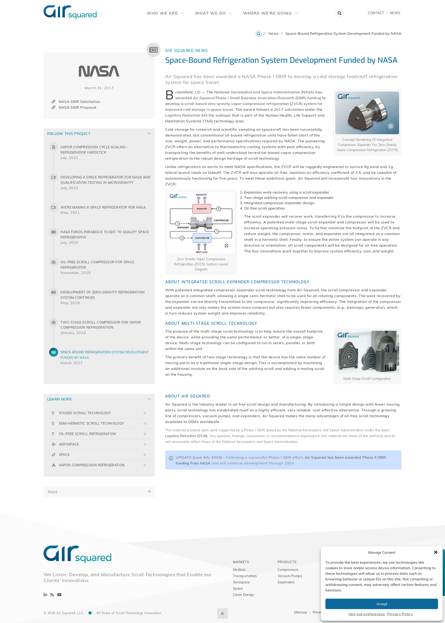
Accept (381, 604)
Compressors (288, 570)
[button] (435, 552)
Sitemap (300, 612)
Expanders (286, 582)
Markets (241, 562)
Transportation (245, 576)
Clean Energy (243, 595)
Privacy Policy (400, 614)
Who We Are (163, 13)
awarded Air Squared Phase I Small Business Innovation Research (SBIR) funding (248, 97)
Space (238, 588)
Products (287, 562)
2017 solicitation (289, 109)
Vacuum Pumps (290, 576)
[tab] (99, 133)
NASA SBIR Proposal (77, 107)
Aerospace (241, 582)
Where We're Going (268, 13)
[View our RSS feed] (52, 594)
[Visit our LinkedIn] (45, 594)
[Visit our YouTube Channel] (59, 594)
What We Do (211, 13)
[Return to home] (43, 9)
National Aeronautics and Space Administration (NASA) (264, 92)
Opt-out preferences (366, 614)
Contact (376, 13)
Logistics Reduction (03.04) (186, 436)
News (395, 13)
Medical (239, 570)
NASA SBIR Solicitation (79, 101)
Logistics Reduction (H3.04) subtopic (198, 115)
